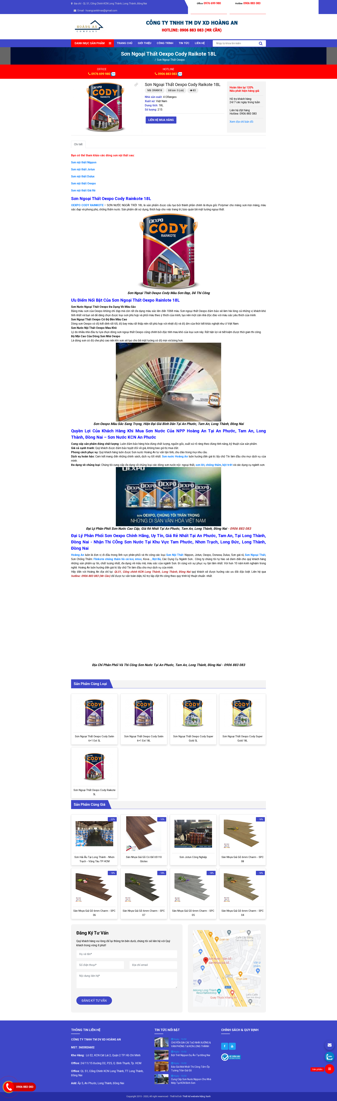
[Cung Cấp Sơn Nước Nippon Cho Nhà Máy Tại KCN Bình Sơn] (161, 1078)
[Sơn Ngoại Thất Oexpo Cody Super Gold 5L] (193, 713)
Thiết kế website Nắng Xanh (197, 1096)
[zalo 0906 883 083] (113, 74)
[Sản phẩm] (329, 1069)
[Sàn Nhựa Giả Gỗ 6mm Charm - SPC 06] (94, 887)
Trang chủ (124, 43)
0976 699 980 (100, 74)
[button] (136, 84)
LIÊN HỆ (200, 43)
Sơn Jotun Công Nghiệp (193, 857)
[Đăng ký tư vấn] (329, 1045)
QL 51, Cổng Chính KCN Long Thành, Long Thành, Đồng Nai (115, 3)
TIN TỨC (184, 43)
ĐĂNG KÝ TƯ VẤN (94, 1000)
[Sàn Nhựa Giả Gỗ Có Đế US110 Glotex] (143, 833)
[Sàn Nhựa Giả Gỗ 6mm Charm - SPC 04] (242, 887)
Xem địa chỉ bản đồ (241, 121)
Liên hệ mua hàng (161, 120)
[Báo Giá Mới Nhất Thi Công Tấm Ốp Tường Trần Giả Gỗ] (161, 1066)
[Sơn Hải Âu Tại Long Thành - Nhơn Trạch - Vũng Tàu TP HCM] (94, 833)
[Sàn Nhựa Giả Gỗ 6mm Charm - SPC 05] (193, 887)
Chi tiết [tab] (78, 144)
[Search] (260, 43)
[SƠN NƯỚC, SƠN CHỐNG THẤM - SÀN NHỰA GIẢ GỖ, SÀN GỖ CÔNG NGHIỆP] (89, 26)
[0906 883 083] (329, 1057)
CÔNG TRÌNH (165, 43)
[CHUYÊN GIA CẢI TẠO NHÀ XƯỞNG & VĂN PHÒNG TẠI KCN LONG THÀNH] (161, 1042)
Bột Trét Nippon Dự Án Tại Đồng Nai (190, 1055)
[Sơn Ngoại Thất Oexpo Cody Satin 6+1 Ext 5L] (94, 713)
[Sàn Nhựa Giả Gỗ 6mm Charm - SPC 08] (242, 834)
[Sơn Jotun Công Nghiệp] (193, 834)
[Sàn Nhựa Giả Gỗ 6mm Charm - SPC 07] (144, 887)
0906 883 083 (167, 74)
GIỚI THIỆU (144, 43)
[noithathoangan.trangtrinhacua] (224, 1046)
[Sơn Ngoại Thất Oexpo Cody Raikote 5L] (94, 767)
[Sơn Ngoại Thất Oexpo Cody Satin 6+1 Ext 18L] (144, 713)
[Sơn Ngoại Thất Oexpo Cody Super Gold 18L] (242, 713)
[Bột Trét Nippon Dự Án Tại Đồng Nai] (161, 1054)
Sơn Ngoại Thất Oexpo (171, 59)
